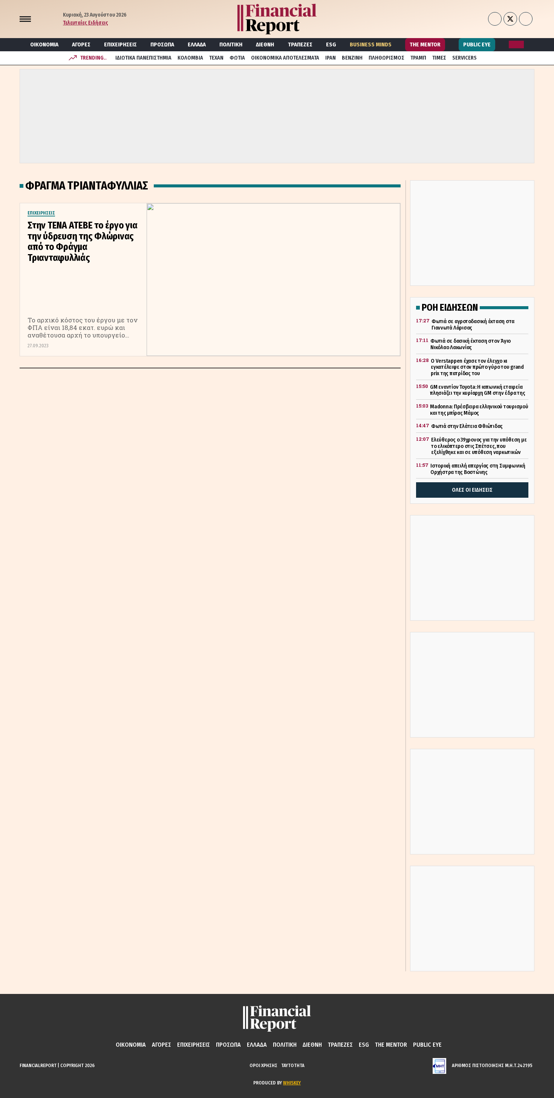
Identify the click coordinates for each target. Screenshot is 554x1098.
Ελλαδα (197, 44)
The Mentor (425, 44)
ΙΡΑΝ (330, 58)
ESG (331, 44)
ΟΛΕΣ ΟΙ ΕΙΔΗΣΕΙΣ (472, 490)
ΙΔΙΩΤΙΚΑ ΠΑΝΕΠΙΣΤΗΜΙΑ (143, 58)
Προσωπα (162, 44)
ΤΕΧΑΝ (216, 58)
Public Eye (477, 44)
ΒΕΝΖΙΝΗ (352, 58)
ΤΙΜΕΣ (439, 58)
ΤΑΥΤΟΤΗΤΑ (293, 1065)
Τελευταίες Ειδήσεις (85, 23)
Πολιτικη (230, 44)
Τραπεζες (300, 44)
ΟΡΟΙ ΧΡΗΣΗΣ (263, 1065)
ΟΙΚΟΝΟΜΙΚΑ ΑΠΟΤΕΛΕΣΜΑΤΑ (285, 58)
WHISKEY (292, 1083)
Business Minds (371, 44)
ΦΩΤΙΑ (237, 58)
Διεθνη (265, 44)
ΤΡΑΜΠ (418, 58)
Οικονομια (44, 44)
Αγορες (81, 44)
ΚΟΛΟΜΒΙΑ (190, 58)
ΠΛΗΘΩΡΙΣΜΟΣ (386, 58)
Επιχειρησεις (120, 44)
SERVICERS (464, 58)
